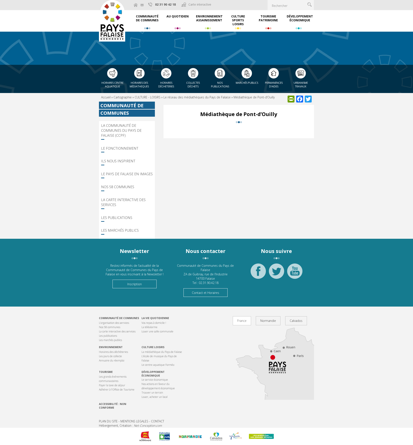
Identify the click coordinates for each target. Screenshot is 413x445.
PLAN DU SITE (108, 421)
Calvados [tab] (296, 321)
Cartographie (123, 97)
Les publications (116, 217)
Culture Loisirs (153, 347)
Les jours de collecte (110, 356)
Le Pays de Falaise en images (127, 174)
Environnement (111, 347)
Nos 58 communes (117, 187)
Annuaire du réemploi (111, 360)
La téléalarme (149, 327)
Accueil (106, 97)
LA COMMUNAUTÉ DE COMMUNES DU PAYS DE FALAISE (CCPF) (121, 130)
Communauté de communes (119, 318)
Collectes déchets (193, 84)
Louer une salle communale (157, 331)
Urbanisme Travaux (301, 84)
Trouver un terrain (152, 392)
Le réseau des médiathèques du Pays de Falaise (197, 97)
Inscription (134, 284)
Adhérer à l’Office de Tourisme (116, 389)
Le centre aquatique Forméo (158, 365)
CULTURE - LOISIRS (147, 97)
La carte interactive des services (123, 202)
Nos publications (220, 84)
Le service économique (155, 379)
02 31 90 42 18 (165, 4)
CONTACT (157, 421)
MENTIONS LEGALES (134, 421)
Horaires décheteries (166, 84)
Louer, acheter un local (155, 397)
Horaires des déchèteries (113, 352)
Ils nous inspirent (118, 161)
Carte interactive (199, 4)
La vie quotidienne (155, 318)
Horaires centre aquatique (112, 84)
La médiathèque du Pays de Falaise (162, 352)
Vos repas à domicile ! (154, 323)
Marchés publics (247, 83)
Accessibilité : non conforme (112, 405)
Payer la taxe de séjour (112, 385)
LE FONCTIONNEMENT (119, 148)
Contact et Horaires (205, 293)
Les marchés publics (120, 230)
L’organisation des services (114, 323)
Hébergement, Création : (130, 425)
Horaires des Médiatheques (139, 84)
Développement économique (153, 373)
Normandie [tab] (268, 321)
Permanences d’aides (274, 84)
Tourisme (106, 372)
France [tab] (242, 321)
